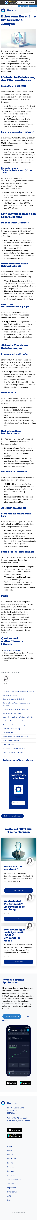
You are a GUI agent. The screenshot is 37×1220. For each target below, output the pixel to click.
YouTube (10, 1183)
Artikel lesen (18, 890)
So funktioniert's (14, 1179)
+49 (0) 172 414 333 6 (28, 6)
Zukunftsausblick (8, 744)
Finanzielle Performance (11, 740)
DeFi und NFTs (8, 733)
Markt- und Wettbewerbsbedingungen (16, 721)
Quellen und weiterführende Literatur (18, 760)
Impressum (11, 1188)
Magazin (10, 1146)
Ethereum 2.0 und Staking (11, 729)
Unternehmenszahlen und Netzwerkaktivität (17, 717)
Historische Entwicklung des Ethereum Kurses (18, 691)
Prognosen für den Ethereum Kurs (14, 748)
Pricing (10, 1163)
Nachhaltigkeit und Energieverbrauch (15, 736)
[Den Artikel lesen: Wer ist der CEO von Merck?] (18, 849)
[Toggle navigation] (33, 10)
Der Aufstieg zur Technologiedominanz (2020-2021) (16, 704)
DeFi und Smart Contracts (12, 713)
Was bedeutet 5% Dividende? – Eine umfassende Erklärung (14, 905)
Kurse (9, 1150)
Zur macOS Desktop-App (26, 2)
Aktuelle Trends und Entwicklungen (14, 725)
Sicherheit (11, 1175)
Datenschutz (12, 1192)
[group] (18, 788)
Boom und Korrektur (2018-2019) (13, 699)
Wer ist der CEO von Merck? (13, 868)
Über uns (10, 1167)
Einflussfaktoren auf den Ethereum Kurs (16, 709)
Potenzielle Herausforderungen (13, 752)
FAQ (9, 1200)
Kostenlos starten (11, 1016)
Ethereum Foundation (12, 650)
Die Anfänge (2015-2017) (11, 695)
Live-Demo (11, 1159)
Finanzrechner (13, 1154)
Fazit (4, 756)
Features (10, 1171)
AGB (9, 1196)
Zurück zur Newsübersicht (12, 816)
